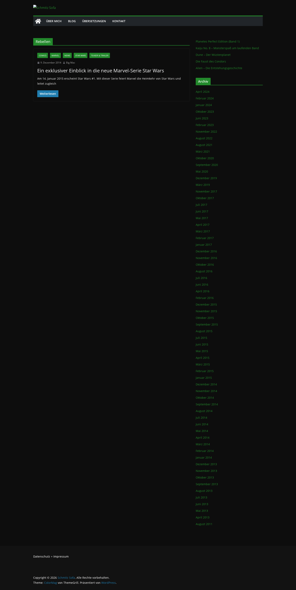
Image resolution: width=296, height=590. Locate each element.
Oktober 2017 (205, 198)
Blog (72, 21)
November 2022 (206, 131)
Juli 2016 (201, 278)
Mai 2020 (202, 171)
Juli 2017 (201, 205)
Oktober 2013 (205, 477)
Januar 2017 (204, 245)
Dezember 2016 (206, 251)
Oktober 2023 (205, 111)
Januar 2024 (204, 105)
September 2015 (207, 324)
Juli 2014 (201, 417)
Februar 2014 (205, 451)
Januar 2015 (204, 378)
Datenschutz (41, 556)
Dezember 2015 (206, 304)
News (67, 55)
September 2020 (207, 165)
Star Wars (80, 55)
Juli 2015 (201, 338)
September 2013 (207, 484)
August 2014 (204, 411)
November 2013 (206, 471)
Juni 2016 (202, 284)
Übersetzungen (94, 21)
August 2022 (204, 138)
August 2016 (204, 271)
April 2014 (202, 437)
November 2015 (206, 311)
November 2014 (206, 391)
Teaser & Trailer (99, 55)
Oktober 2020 (205, 158)
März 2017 (203, 231)
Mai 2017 (202, 218)
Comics (42, 55)
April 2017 (202, 225)
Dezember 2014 (206, 384)
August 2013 (204, 491)
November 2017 (206, 191)
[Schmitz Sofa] (38, 21)
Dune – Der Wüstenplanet (213, 55)
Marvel (55, 55)
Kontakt (118, 21)
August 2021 (204, 145)
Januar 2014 (204, 457)
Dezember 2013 (206, 464)
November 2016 (206, 258)
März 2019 (203, 185)
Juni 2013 (202, 504)
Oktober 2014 (205, 398)
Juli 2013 (201, 497)
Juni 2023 (202, 118)
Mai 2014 (202, 431)
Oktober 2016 (205, 264)
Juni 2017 (202, 211)
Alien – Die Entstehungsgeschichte (219, 68)
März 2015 (203, 364)
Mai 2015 (202, 351)
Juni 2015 (202, 344)
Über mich (54, 21)
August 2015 (204, 331)
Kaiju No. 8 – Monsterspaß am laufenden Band (227, 48)
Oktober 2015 (205, 318)
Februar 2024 (205, 98)
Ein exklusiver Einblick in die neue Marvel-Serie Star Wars (100, 70)
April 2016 (202, 291)
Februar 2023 (205, 125)
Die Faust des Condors (211, 61)
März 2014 (203, 444)
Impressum (61, 556)
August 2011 (204, 524)
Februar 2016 (205, 298)
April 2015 (202, 358)
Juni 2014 (202, 424)
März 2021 (203, 151)
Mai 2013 (202, 511)
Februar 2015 (205, 371)
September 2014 (207, 404)
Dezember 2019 (206, 178)
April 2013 (202, 517)
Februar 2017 (205, 238)
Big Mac (70, 62)
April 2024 (202, 92)
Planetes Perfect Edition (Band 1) (218, 41)
